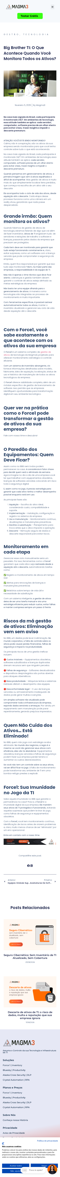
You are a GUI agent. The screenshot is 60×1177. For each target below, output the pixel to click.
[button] (52, 7)
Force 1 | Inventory (12, 1065)
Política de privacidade (47, 1141)
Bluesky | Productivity (14, 1070)
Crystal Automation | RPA (16, 1080)
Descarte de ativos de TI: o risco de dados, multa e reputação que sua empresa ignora (30, 1015)
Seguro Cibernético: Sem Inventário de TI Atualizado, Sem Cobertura (30, 957)
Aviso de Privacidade (14, 1133)
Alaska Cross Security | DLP (17, 1075)
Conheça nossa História (15, 1120)
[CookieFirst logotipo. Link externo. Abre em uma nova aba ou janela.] (3, 1143)
